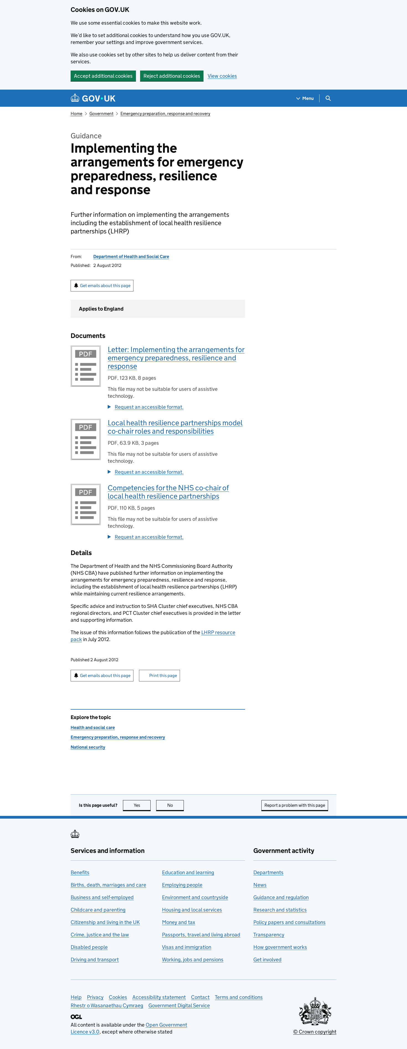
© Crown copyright (314, 1032)
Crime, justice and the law (100, 934)
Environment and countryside (195, 897)
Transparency (268, 934)
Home (76, 113)
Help (76, 997)
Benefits (80, 872)
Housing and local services (192, 910)
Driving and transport (95, 959)
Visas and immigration (186, 947)
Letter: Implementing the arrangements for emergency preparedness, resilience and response (176, 358)
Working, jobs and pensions (192, 959)
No (175, 805)
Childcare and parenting (98, 910)
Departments (268, 872)
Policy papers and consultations (289, 922)
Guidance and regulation (281, 897)
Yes (142, 805)
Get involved (267, 959)
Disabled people (89, 947)
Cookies (118, 997)
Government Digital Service (179, 1005)
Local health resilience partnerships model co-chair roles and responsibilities (175, 427)
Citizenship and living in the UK (105, 922)
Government (101, 113)
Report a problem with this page (294, 805)
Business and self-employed (102, 897)
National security (88, 747)
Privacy (95, 997)
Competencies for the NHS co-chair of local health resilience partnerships (168, 492)
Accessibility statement (159, 997)
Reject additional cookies (171, 76)
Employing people (182, 885)
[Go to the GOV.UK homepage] (93, 98)
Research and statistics (280, 910)
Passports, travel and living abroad (201, 934)
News (260, 885)
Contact (200, 997)
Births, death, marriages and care (108, 885)
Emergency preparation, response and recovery (165, 113)
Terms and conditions (239, 997)
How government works (280, 947)
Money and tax (178, 922)
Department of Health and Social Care (131, 256)
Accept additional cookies (103, 76)
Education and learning (188, 872)
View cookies (222, 76)
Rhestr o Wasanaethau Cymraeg (107, 1005)
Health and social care (93, 727)
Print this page (163, 675)
